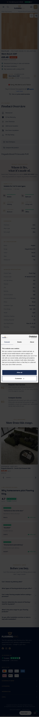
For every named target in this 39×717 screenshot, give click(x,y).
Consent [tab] (7, 342)
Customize (18, 378)
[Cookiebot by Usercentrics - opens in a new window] (29, 337)
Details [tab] (19, 342)
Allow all (19, 372)
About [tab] (32, 342)
